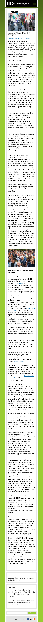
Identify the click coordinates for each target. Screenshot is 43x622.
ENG (39, 2)
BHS (39, 1)
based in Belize (19, 361)
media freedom (25, 38)
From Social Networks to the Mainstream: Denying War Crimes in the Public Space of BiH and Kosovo (21, 593)
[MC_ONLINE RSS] (33, 619)
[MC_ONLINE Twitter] (30, 619)
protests (17, 38)
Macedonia (11, 38)
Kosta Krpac (27, 298)
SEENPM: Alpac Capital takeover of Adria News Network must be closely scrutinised (21, 602)
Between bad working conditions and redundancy (21, 579)
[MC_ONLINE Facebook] (27, 619)
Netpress (20, 283)
